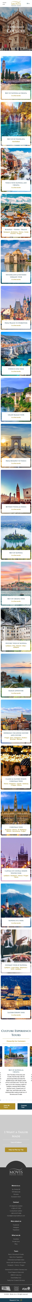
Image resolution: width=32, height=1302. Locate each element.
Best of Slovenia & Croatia (16, 1254)
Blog (16, 1244)
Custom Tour (24, 1106)
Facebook (16, 1225)
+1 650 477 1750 (16, 1208)
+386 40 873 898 (16, 1213)
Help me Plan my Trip (16, 1150)
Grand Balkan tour (16, 1277)
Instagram (16, 1227)
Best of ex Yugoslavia (16, 1257)
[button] (28, 3)
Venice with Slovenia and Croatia (16, 1262)
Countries (16, 1239)
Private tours (16, 1241)
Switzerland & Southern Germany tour (16, 1269)
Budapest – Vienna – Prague (16, 1265)
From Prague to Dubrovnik (16, 1272)
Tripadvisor (16, 1230)
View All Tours (6, 1106)
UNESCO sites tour (16, 1275)
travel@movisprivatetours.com (16, 1215)
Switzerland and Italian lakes (16, 1259)
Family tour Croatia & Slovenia (16, 1280)
